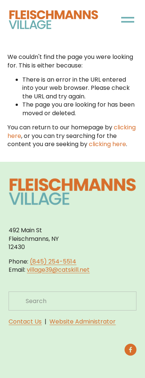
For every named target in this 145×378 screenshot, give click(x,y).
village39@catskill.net (58, 270)
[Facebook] (130, 350)
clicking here (107, 144)
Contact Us (25, 322)
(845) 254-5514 (53, 262)
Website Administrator (82, 322)
